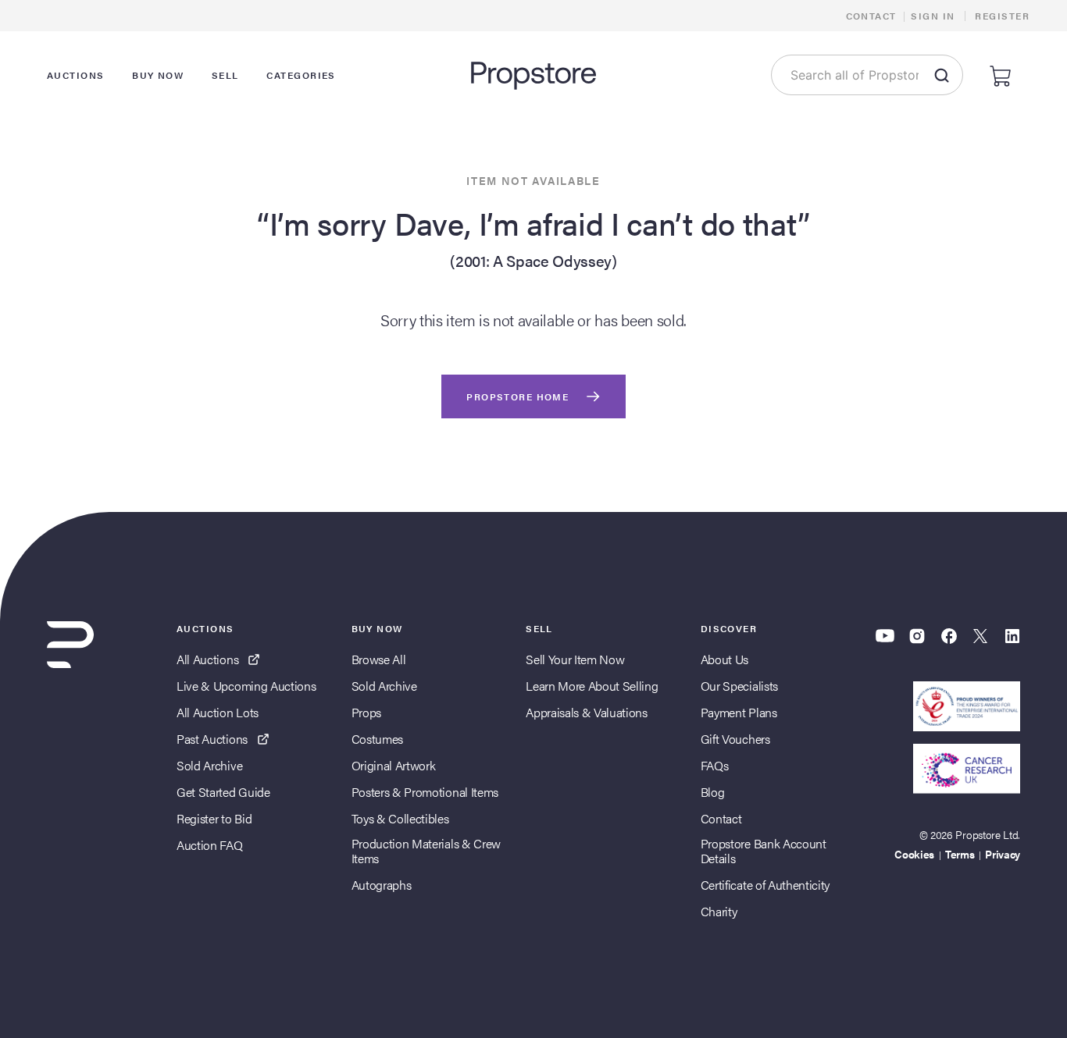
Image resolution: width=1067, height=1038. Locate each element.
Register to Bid (214, 818)
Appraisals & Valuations (587, 712)
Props (366, 712)
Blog (713, 791)
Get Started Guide (223, 791)
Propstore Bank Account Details (763, 851)
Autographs (382, 884)
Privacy (1002, 854)
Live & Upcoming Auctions (246, 685)
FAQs (715, 765)
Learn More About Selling (592, 685)
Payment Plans (739, 712)
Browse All (379, 659)
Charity (719, 911)
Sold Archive (209, 765)
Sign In (933, 16)
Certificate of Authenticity (765, 884)
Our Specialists (739, 685)
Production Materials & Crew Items (426, 851)
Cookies (914, 854)
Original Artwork (394, 765)
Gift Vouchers (735, 738)
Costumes (377, 738)
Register (1002, 16)
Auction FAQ (209, 844)
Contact (871, 16)
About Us (724, 659)
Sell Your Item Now (575, 659)
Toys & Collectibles (400, 818)
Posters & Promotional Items (425, 791)
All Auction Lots (218, 712)
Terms (959, 854)
